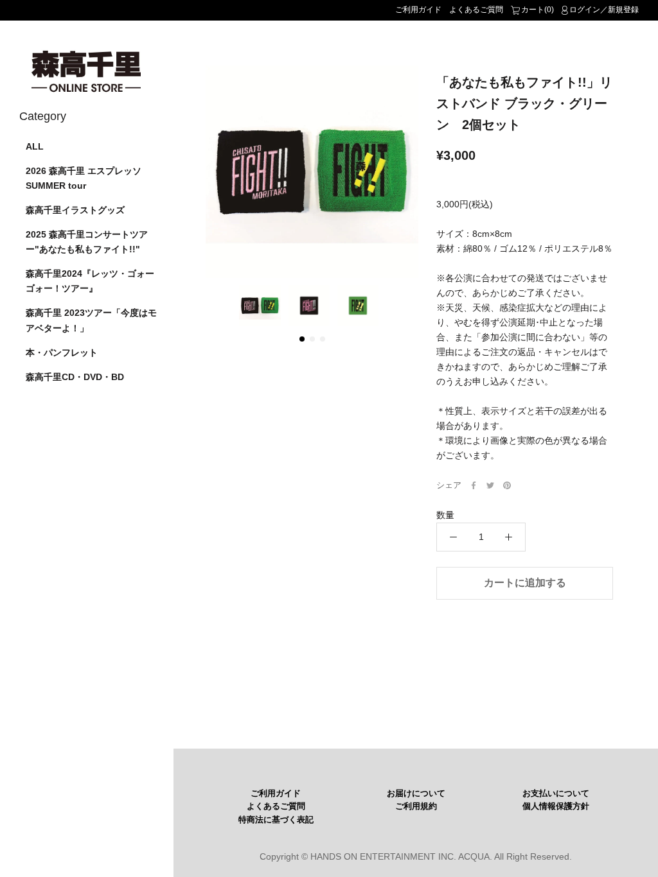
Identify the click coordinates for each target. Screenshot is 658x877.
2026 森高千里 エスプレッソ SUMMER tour (83, 178)
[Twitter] (490, 485)
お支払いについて (555, 793)
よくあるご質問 (476, 9)
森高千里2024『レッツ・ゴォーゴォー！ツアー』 (90, 280)
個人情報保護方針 (555, 806)
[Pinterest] (507, 485)
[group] (312, 171)
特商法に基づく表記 (276, 819)
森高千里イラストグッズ (75, 210)
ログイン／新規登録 (604, 9)
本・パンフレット (62, 352)
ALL (35, 146)
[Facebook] (473, 485)
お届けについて (416, 793)
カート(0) (537, 9)
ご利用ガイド (418, 9)
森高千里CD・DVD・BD (75, 377)
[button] (302, 339)
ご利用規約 (416, 806)
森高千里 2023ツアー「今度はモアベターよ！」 (91, 320)
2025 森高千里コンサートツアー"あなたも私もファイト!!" (87, 241)
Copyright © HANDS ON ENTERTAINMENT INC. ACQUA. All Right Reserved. (416, 856)
